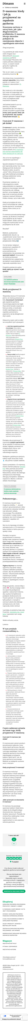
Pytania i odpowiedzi (10, 946)
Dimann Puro (18, 339)
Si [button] (14, 839)
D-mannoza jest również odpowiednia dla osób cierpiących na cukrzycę (13, 151)
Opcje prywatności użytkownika (15, 1016)
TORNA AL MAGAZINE (11, 7)
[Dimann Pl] (8, 3)
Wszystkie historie (9, 949)
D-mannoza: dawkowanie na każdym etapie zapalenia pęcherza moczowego (12, 491)
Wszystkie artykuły (10, 943)
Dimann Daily (17, 371)
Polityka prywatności (8, 969)
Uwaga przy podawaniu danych (11, 1019)
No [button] (14, 843)
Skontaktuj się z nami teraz (14, 891)
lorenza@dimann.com (9, 959)
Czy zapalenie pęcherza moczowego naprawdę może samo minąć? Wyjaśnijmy (14, 282)
